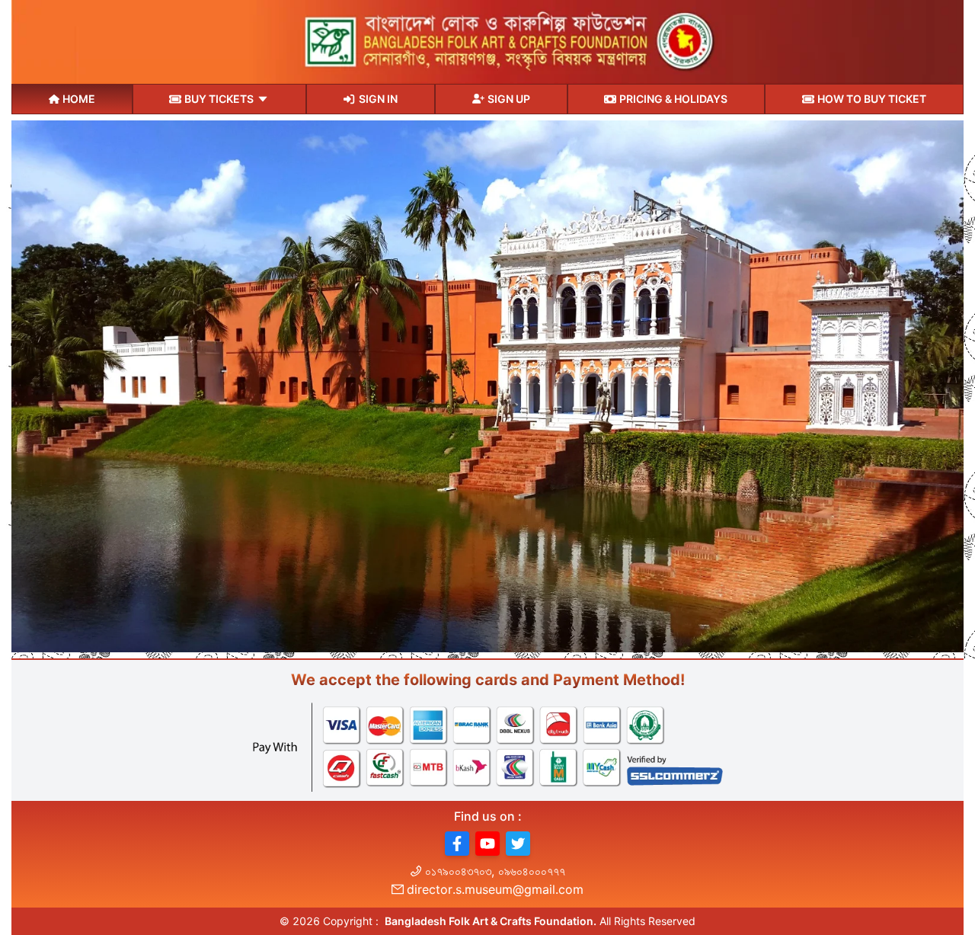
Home (78, 98)
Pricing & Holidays (673, 98)
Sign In (378, 98)
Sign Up (509, 98)
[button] (457, 843)
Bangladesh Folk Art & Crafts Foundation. (490, 920)
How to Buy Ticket (871, 98)
